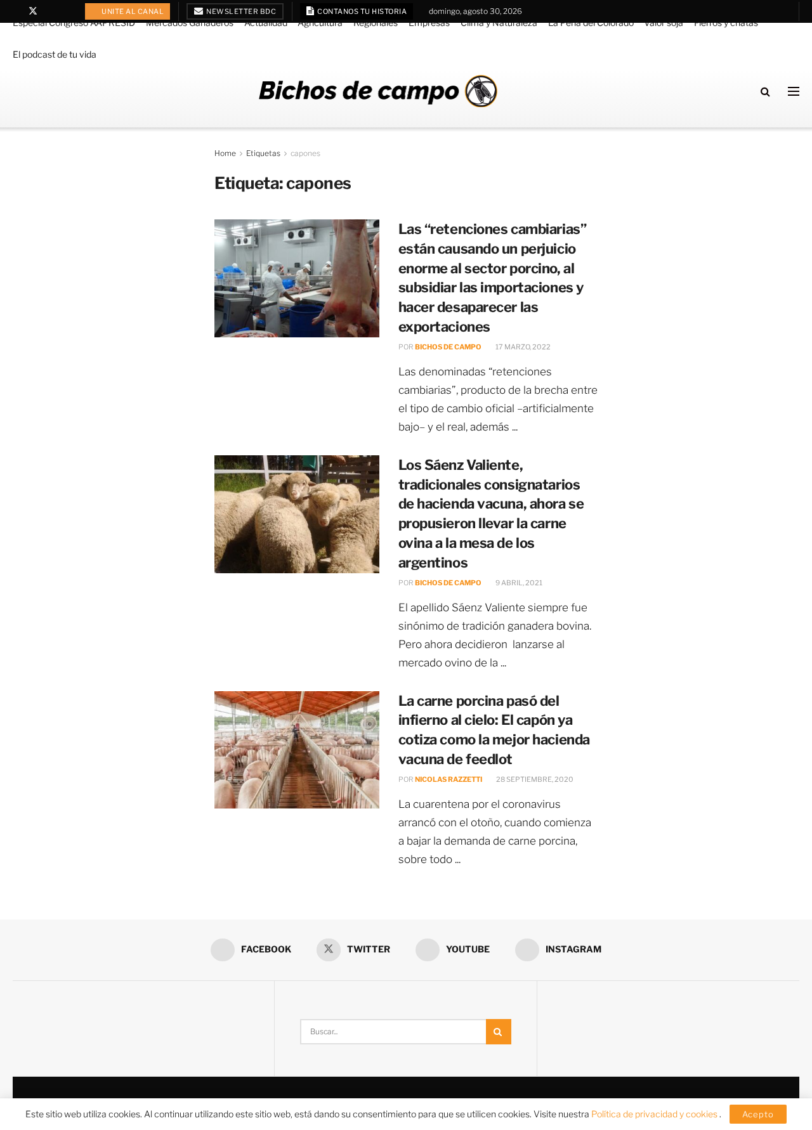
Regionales (375, 22)
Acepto (758, 1114)
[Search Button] (765, 91)
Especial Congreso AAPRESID (74, 22)
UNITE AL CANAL (132, 11)
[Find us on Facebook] (16, 11)
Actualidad (265, 22)
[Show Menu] (793, 91)
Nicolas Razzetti (448, 779)
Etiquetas (263, 153)
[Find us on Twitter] (33, 11)
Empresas (429, 22)
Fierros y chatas (726, 22)
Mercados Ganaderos (189, 22)
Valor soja (663, 22)
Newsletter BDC (241, 11)
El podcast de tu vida (54, 54)
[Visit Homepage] (378, 91)
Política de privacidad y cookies (655, 1113)
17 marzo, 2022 (522, 346)
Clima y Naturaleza (499, 22)
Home (225, 153)
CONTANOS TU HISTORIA (361, 11)
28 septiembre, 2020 (534, 779)
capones (305, 153)
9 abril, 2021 (518, 582)
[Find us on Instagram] (65, 11)
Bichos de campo (448, 346)
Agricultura (320, 22)
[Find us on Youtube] (49, 11)
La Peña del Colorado (591, 22)
